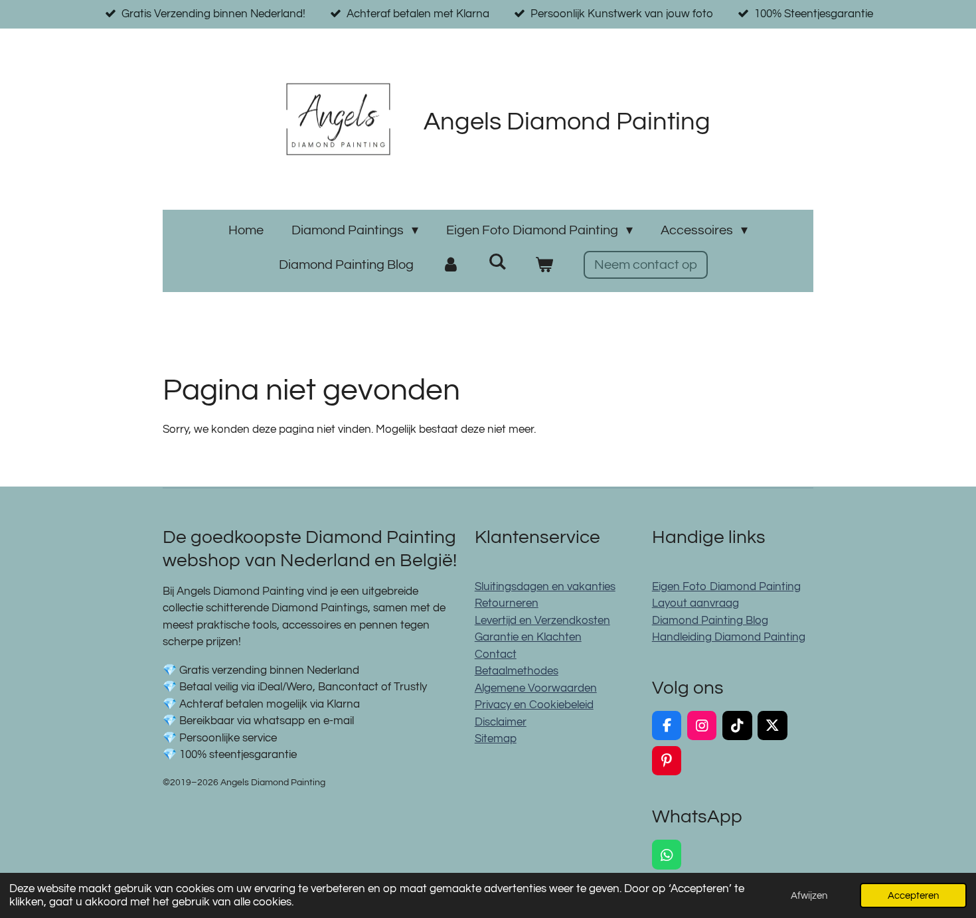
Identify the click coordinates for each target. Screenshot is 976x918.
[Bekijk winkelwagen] (544, 265)
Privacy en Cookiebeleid (534, 705)
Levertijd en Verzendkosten (542, 621)
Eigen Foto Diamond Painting (726, 587)
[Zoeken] (497, 262)
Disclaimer (501, 722)
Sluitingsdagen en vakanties (545, 587)
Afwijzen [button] (809, 895)
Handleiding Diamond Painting (728, 637)
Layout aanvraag (695, 603)
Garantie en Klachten (528, 637)
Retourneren (506, 603)
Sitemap (496, 739)
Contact (496, 654)
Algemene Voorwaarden (536, 688)
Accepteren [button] (913, 895)
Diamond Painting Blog (710, 621)
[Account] (451, 265)
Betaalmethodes (516, 671)
